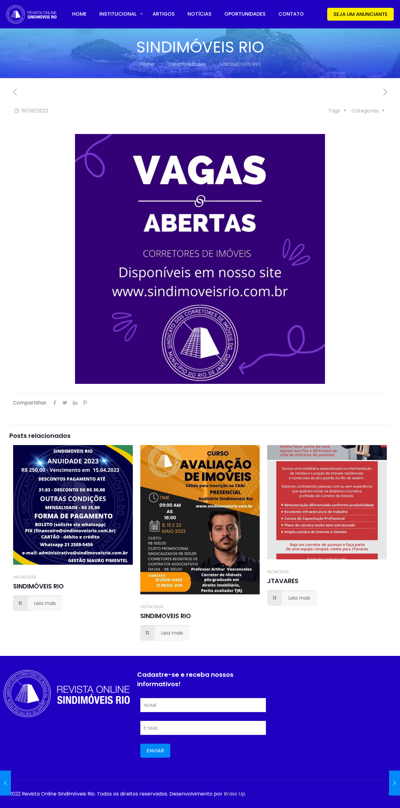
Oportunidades (186, 64)
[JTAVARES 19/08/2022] (394, 783)
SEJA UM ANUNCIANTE (360, 14)
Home (146, 64)
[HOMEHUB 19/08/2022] (5, 783)
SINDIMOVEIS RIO (165, 616)
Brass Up (234, 793)
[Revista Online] (31, 14)
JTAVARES (282, 581)
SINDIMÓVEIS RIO (38, 586)
